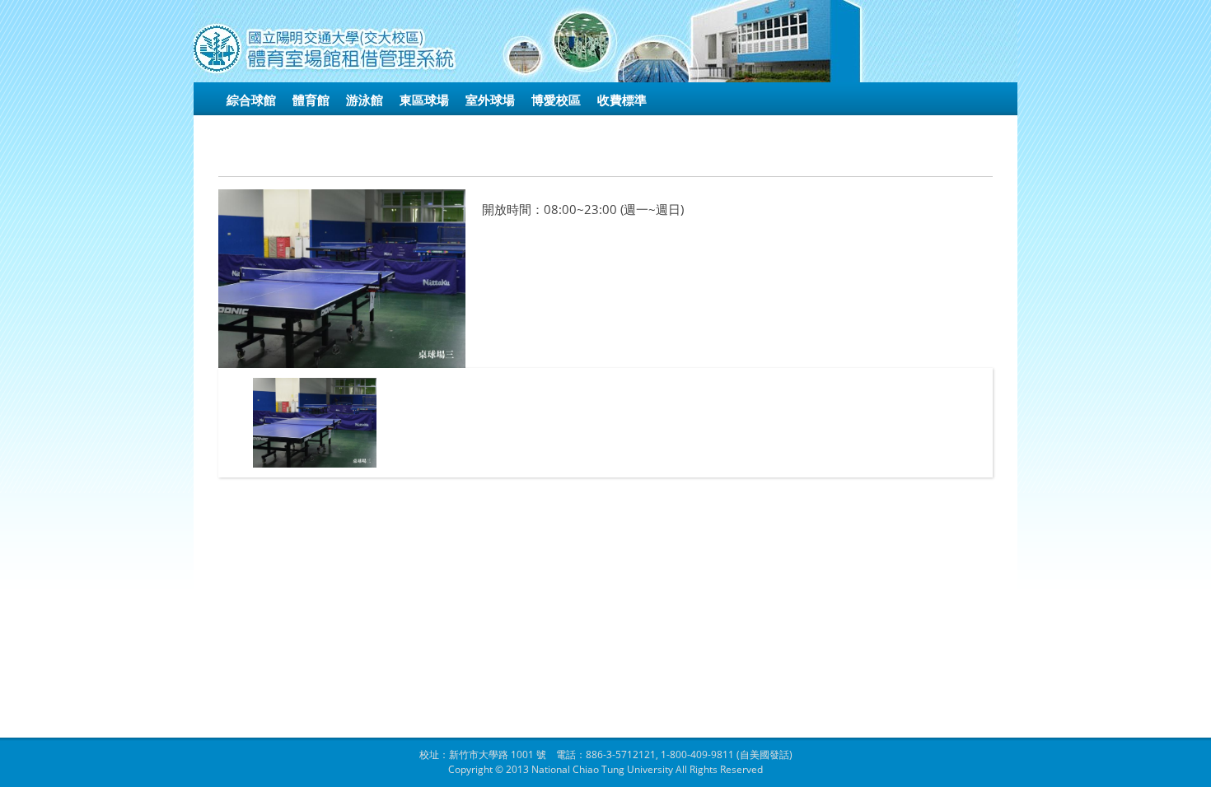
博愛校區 (556, 99)
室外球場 (490, 99)
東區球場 (424, 99)
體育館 (311, 99)
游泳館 (364, 99)
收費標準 (622, 99)
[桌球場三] (314, 422)
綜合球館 (251, 99)
